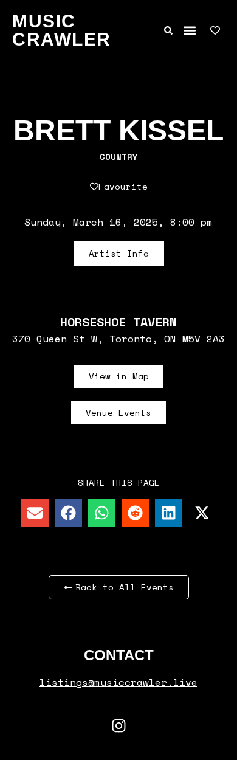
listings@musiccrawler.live (118, 682)
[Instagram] (118, 725)
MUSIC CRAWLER (61, 30)
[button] (189, 31)
